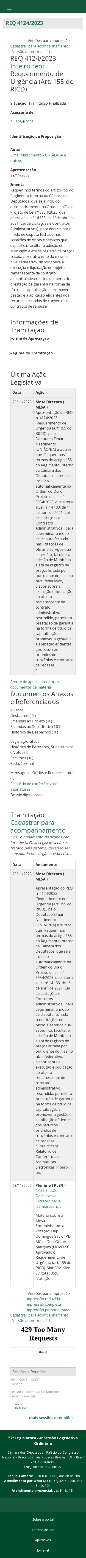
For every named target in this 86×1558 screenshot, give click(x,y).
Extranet (43, 1550)
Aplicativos (43, 1540)
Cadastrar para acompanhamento (40, 46)
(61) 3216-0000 (64, 1480)
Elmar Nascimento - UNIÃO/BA (37, 155)
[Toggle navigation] (10, 6)
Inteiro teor (27, 66)
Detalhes (21, 1408)
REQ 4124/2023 (24, 23)
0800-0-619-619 (45, 1476)
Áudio (19, 1404)
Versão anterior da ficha (32, 51)
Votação (43, 1278)
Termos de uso (43, 1530)
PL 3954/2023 (21, 121)
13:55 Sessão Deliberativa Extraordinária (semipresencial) (50, 1198)
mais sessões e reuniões (51, 1417)
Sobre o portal (43, 1519)
